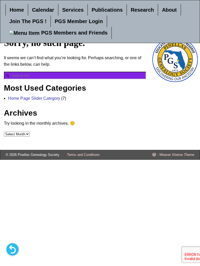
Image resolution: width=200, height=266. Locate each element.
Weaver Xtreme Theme (176, 155)
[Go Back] (12, 249)
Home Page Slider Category (34, 98)
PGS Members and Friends (74, 33)
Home (17, 10)
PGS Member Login (79, 21)
